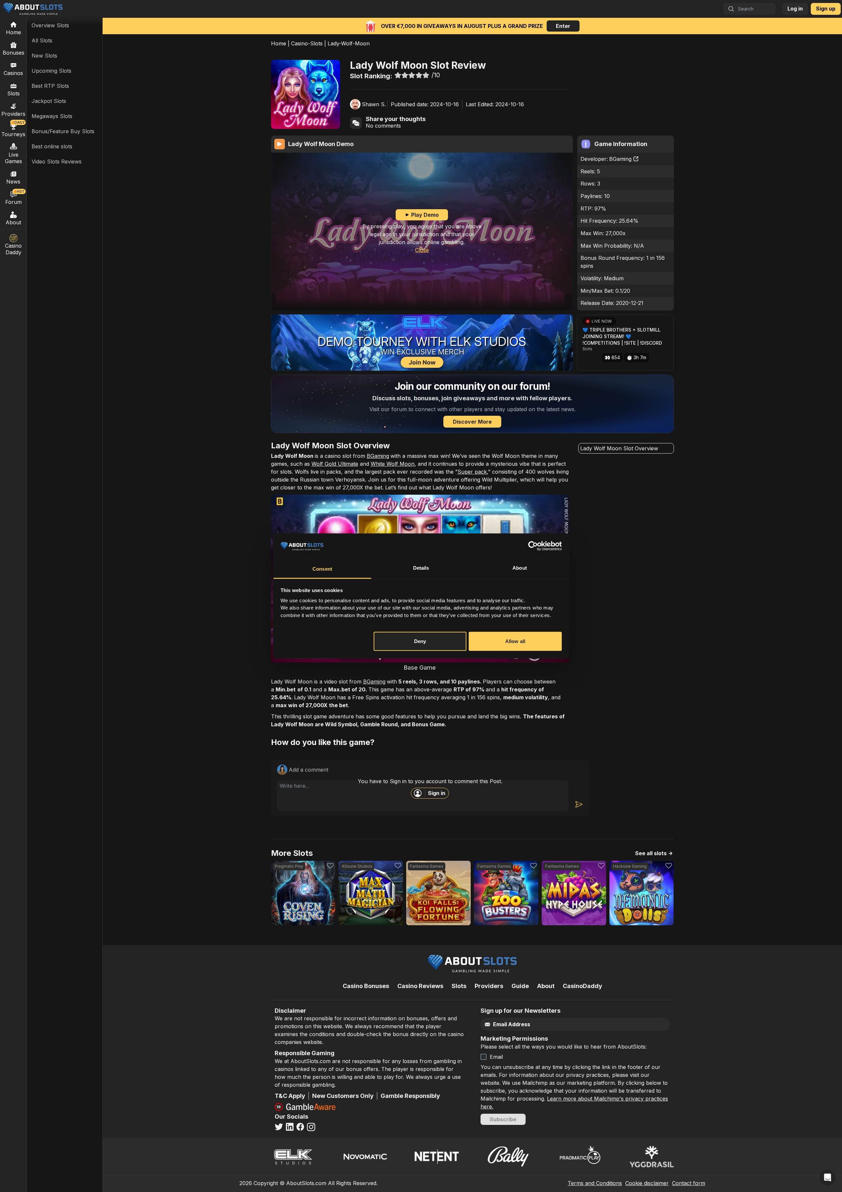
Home (278, 43)
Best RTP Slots (50, 86)
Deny (420, 641)
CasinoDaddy (582, 985)
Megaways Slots (52, 116)
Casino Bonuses (366, 985)
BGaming (620, 159)
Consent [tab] (322, 569)
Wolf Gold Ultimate (334, 463)
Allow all (515, 641)
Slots (13, 93)
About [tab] (519, 568)
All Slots (42, 40)
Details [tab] (421, 568)
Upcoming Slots (51, 70)
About (13, 222)
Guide (520, 985)
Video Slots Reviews (57, 161)
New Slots (44, 55)
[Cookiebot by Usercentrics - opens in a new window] (533, 546)
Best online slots (52, 146)
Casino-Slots (307, 43)
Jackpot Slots (49, 101)
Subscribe (503, 1119)
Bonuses (13, 52)
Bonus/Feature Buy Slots (63, 131)
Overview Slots (50, 25)
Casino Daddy (13, 249)
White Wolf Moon (392, 463)
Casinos (13, 73)
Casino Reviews (420, 985)
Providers (489, 985)
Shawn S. (374, 104)
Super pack (472, 471)
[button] (625, 342)
